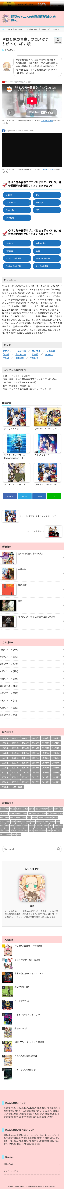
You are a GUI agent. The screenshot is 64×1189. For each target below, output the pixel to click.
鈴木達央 (14, 834)
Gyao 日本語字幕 (42, 266)
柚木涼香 (19, 357)
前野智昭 (38, 821)
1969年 (35, 743)
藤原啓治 (60, 826)
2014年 (5, 782)
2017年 (35, 782)
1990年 (5, 762)
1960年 (25, 738)
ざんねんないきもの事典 (25, 1056)
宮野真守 (39, 813)
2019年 (55, 782)
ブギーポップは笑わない (25, 1069)
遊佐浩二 (39, 830)
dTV (37, 194)
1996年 (5, 767)
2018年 (45, 782)
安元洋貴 (13, 821)
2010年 (25, 777)
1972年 (5, 748)
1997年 (15, 767)
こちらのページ (47, 120)
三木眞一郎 (24, 821)
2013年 (55, 777)
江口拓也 (7, 351)
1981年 (35, 752)
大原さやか (40, 817)
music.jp (39, 202)
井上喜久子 (3, 821)
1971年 (55, 743)
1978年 (5, 752)
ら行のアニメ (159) (9, 707)
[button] (58, 849)
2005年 (35, 772)
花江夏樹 (7, 830)
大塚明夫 (21, 830)
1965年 (55, 738)
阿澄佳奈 (2, 826)
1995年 (55, 762)
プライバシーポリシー (12, 1171)
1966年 (5, 743)
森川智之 (35, 813)
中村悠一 (37, 809)
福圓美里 (26, 830)
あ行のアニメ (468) (9, 649)
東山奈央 (36, 351)
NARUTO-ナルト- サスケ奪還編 (29, 1042)
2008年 (5, 777)
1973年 (15, 748)
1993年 (35, 762)
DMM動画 (10, 217)
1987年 (35, 757)
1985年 (15, 757)
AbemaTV (10, 210)
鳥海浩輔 (45, 817)
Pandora (9, 250)
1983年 (55, 752)
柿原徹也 (12, 826)
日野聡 (28, 821)
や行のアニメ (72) (8, 700)
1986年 (25, 757)
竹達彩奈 (26, 826)
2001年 (55, 767)
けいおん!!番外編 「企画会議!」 (29, 945)
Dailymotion (41, 243)
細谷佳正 (44, 813)
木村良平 (2, 830)
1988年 (45, 757)
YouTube (9, 243)
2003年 (15, 772)
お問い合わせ (9, 1164)
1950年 (5, 738)
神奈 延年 (17, 787)
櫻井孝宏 (2, 809)
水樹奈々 (58, 821)
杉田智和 (26, 809)
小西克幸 (33, 821)
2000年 (45, 767)
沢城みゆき (12, 809)
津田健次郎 (52, 821)
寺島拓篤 (56, 826)
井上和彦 (24, 817)
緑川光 (35, 830)
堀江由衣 (21, 809)
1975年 (35, 748)
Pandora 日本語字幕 (13, 266)
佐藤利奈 (7, 826)
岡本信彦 (57, 813)
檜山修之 (49, 354)
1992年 (25, 762)
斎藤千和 (21, 826)
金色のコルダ (20, 1028)
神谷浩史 (20, 813)
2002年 (5, 772)
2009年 (15, 777)
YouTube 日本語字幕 (13, 258)
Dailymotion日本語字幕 (43, 258)
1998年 (25, 767)
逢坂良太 (47, 821)
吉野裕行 (54, 830)
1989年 (55, 757)
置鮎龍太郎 (34, 817)
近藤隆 (35, 354)
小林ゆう (8, 821)
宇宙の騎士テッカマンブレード (29, 973)
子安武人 (25, 813)
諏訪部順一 (56, 809)
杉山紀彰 (49, 830)
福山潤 (17, 809)
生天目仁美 (31, 826)
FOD (37, 210)
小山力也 (12, 830)
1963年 (45, 738)
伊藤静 (16, 813)
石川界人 (19, 834)
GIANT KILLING (21, 987)
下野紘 (11, 817)
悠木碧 (6, 354)
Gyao (38, 250)
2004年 (25, 772)
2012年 (45, 777)
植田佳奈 (51, 826)
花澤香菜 (7, 809)
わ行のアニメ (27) (8, 714)
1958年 (15, 738)
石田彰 (6, 813)
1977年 (55, 748)
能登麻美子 (31, 809)
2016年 (25, 782)
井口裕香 (17, 826)
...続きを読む (50, 916)
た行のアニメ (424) (9, 671)
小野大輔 (2, 813)
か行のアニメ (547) (9, 656)
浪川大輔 (51, 809)
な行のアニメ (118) (9, 678)
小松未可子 (20, 354)
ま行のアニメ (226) (9, 693)
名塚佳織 (46, 826)
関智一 (48, 813)
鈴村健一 (42, 821)
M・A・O (29, 817)
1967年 (15, 743)
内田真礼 (41, 826)
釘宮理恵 (41, 809)
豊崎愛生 (7, 817)
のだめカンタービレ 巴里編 (27, 959)
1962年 (35, 738)
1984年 (5, 757)
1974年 (25, 748)
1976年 (45, 748)
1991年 (15, 762)
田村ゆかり (55, 817)
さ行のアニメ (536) (9, 664)
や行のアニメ (10, 50)
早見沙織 (22, 351)
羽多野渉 (17, 830)
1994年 (45, 762)
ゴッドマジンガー (22, 1001)
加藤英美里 (8, 834)
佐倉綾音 (51, 351)
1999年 (35, 767)
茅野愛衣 (30, 813)
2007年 (55, 772)
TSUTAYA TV (11, 202)
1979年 (15, 752)
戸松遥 (6, 357)
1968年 (25, 743)
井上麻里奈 (18, 821)
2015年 (15, 782)
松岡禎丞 (2, 817)
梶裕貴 (61, 809)
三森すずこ (3, 834)
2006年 (45, 772)
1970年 (45, 743)
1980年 (25, 752)
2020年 (5, 787)
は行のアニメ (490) (9, 685)
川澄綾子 (50, 817)
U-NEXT (9, 194)
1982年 (45, 752)
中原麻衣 (34, 357)
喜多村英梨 (11, 813)
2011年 (35, 777)
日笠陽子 (46, 809)
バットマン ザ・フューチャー (28, 1014)
